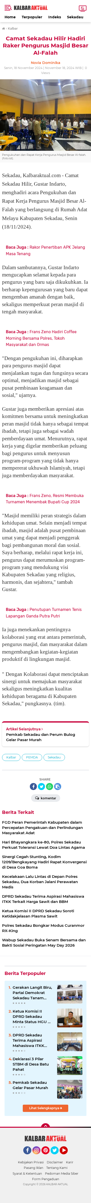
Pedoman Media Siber (61, 1173)
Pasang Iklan (33, 1168)
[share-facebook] (33, 786)
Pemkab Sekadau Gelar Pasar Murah (30, 1085)
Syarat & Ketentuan (27, 1173)
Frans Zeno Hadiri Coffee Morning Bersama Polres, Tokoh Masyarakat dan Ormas (41, 338)
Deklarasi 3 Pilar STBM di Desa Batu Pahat (31, 1064)
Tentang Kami (56, 1168)
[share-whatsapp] (49, 786)
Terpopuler (32, 17)
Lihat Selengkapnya (44, 1108)
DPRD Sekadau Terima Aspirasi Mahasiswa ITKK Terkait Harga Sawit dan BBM (31, 1040)
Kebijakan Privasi (31, 1162)
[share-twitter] (41, 786)
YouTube (67, 1156)
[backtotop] (45, 1127)
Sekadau (75, 17)
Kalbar (11, 757)
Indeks (54, 17)
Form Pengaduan (45, 1179)
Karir (69, 1162)
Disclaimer (55, 1162)
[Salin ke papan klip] (57, 786)
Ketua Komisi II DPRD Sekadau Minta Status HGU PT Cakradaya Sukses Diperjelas (33, 1016)
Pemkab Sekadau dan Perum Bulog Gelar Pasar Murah (40, 737)
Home (10, 17)
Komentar (48, 798)
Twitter (57, 1156)
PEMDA (32, 757)
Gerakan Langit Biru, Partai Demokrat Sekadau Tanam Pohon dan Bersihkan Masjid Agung (32, 993)
